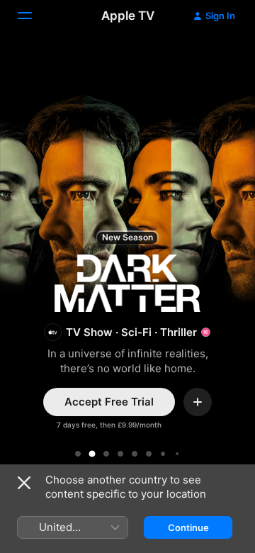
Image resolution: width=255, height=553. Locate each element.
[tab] (78, 454)
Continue (188, 527)
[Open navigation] (33, 15)
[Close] (24, 482)
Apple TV (127, 16)
